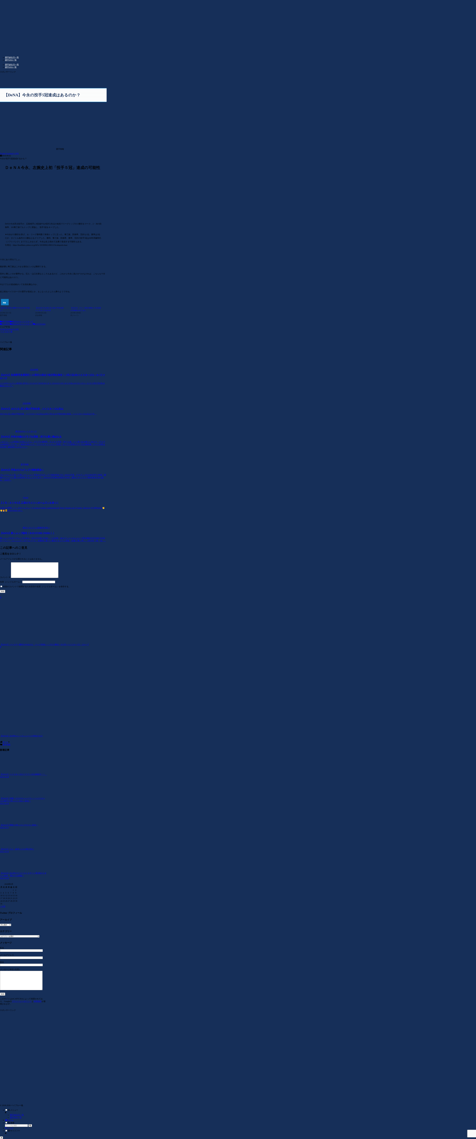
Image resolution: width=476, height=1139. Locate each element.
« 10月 (2, 906)
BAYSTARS (40, 324)
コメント (5, 577)
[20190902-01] (53, 218)
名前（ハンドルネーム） (11, 582)
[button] (30, 1125)
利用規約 (38, 1001)
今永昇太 (6, 324)
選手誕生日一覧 (17, 1115)
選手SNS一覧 (16, 1117)
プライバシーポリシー (22, 1001)
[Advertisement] (53, 78)
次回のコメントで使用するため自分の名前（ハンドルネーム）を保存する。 (36, 586)
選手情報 (6, 322)
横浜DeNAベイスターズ (22, 322)
